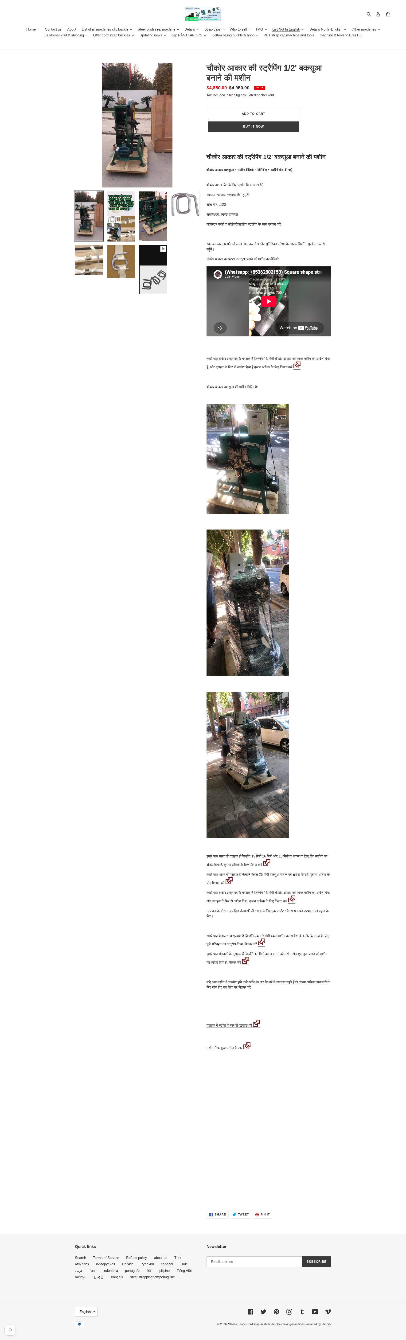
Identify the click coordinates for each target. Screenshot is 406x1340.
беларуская (105, 1264)
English (85, 1312)
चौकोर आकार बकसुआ (220, 170)
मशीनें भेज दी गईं (281, 170)
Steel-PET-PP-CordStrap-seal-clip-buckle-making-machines (266, 1324)
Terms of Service (106, 1258)
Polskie (127, 1264)
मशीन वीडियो (246, 170)
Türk (177, 1258)
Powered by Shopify (318, 1324)
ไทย (93, 1271)
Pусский (147, 1264)
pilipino (164, 1271)
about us (160, 1258)
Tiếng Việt (184, 1271)
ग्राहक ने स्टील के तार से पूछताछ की (229, 1025)
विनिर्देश (262, 170)
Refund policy (136, 1258)
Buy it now (253, 126)
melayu (80, 1277)
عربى (79, 1271)
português (132, 1271)
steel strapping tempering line (152, 1277)
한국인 (98, 1277)
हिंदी (149, 1271)
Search (80, 1258)
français (117, 1277)
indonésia (110, 1271)
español (167, 1264)
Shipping (233, 95)
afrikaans (82, 1264)
